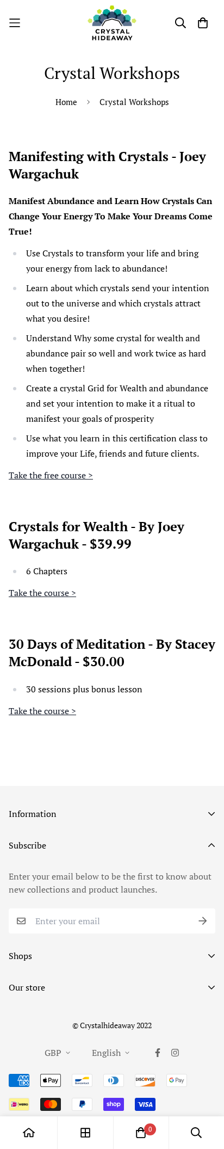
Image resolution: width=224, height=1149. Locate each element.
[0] (140, 1132)
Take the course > (42, 593)
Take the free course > (51, 475)
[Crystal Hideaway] (112, 23)
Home (66, 101)
